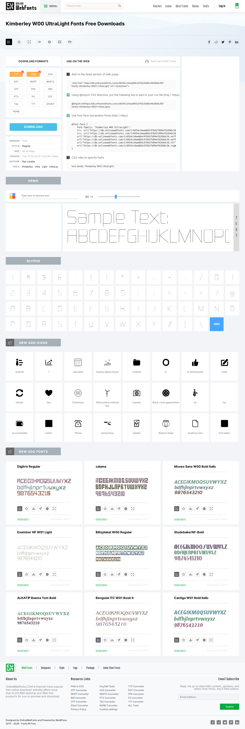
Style (61, 668)
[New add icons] (10, 342)
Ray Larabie (28, 161)
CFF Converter (79, 701)
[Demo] (29, 42)
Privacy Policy (78, 709)
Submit (230, 706)
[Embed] (47, 508)
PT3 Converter (107, 697)
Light (44, 166)
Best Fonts (182, 6)
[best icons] (10, 451)
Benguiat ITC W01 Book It (115, 598)
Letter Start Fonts (111, 668)
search (119, 6)
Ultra (37, 166)
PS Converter (135, 697)
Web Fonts (27, 668)
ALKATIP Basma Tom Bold (36, 598)
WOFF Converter (80, 694)
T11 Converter (135, 701)
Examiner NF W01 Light (34, 532)
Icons (168, 6)
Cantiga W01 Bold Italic (191, 598)
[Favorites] (19, 42)
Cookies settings (108, 709)
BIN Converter (78, 697)
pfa (33, 89)
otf (16, 89)
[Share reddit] (216, 41)
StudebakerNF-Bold (189, 532)
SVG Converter (108, 690)
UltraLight (54, 166)
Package (90, 668)
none (16, 111)
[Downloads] (33, 508)
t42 (16, 104)
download (33, 127)
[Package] (49, 42)
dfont (50, 104)
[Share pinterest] (229, 41)
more (217, 324)
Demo (195, 6)
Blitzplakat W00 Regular (114, 532)
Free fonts (23, 6)
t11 (33, 104)
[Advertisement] (210, 114)
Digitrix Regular (28, 466)
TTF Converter (136, 686)
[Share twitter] (222, 41)
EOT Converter (136, 690)
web (33, 74)
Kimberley (27, 166)
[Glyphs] (39, 42)
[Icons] (59, 42)
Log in (222, 6)
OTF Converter (79, 690)
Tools (206, 6)
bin (50, 89)
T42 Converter (107, 701)
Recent (157, 6)
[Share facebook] (209, 41)
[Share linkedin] (236, 41)
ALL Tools (133, 705)
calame (101, 466)
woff (33, 81)
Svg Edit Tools (107, 686)
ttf (16, 74)
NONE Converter (108, 705)
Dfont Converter (79, 705)
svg (50, 74)
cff (50, 96)
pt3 (16, 96)
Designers (46, 668)
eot (16, 81)
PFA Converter (136, 694)
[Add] (9, 42)
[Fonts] (70, 42)
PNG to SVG (77, 686)
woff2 (50, 81)
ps (33, 96)
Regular (26, 146)
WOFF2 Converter (109, 694)
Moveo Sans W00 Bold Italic (195, 466)
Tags (75, 668)
